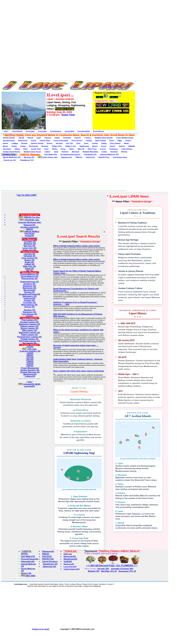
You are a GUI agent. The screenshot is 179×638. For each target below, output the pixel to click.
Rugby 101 (29, 262)
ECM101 (29, 364)
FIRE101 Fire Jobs (31, 217)
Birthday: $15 (93, 571)
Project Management (29, 368)
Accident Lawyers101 (29, 227)
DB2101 (29, 355)
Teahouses (113, 149)
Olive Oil (81, 149)
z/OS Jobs (31, 349)
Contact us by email (41, 629)
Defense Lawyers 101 (29, 326)
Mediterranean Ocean (32, 152)
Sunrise (122, 146)
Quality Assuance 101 (29, 370)
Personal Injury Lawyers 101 (29, 337)
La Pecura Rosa (80, 410)
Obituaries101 (66, 157)
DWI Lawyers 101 (29, 330)
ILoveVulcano (98, 131)
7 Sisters (87, 138)
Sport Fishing (100, 141)
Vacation (59, 143)
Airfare (128, 141)
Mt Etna (124, 152)
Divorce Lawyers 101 (29, 328)
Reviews (44, 146)
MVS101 (29, 360)
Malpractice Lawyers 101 (29, 333)
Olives (71, 149)
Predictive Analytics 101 (29, 351)
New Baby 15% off (109, 571)
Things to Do (57, 146)
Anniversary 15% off (127, 571)
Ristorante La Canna (80, 421)
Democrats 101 (9, 160)
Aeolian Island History (11, 152)
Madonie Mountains (90, 152)
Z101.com (68, 554)
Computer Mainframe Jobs (29, 222)
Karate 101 (29, 268)
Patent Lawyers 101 (29, 335)
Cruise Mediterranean (124, 138)
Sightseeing (84, 146)
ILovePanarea (55, 131)
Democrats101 (70, 556)
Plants (54, 149)
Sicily (56, 152)
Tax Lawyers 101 (29, 343)
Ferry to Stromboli (61, 141)
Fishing (89, 141)
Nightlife (131, 146)
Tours (86, 143)
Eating (22, 146)
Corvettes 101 (29, 242)
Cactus (103, 149)
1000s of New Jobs (49, 157)
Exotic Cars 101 (29, 250)
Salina (57, 138)
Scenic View (36, 149)
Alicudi (21, 138)
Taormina (114, 152)
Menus (5, 146)
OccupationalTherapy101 (70, 155)
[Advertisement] (68, 20)
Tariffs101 (68, 561)
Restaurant (33, 146)
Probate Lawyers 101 (29, 339)
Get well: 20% (103, 569)
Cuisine (95, 143)
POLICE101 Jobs (31, 220)
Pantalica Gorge (9, 155)
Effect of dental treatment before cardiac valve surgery (76, 246)
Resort (49, 143)
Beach (94, 146)
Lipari (38, 138)
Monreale (75, 152)
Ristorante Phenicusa (80, 399)
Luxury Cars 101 (29, 248)
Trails (25, 149)
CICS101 (29, 357)
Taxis (78, 143)
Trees (46, 149)
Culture (47, 152)
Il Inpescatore (80, 431)
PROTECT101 (103, 157)
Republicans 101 (26, 160)
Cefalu (104, 152)
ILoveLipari (30, 131)
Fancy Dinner (115, 143)
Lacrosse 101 (29, 254)
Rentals (24, 143)
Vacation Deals (9, 141)
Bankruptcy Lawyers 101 (29, 324)
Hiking (17, 149)
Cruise (33, 141)
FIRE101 (79, 157)
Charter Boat (45, 141)
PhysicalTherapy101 (29, 559)
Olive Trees (92, 149)
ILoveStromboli (84, 131)
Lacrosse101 (29, 386)
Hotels (5, 143)
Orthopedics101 (90, 155)
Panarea (47, 138)
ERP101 (29, 366)
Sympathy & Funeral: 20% (122, 569)
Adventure (7, 149)
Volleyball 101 (29, 256)
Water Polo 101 (29, 266)
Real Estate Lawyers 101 (29, 341)
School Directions (120, 157)
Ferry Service (76, 141)
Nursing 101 (26, 573)
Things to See (70, 146)
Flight (119, 141)
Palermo (65, 152)
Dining (103, 143)
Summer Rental (37, 143)
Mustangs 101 (29, 244)
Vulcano (77, 138)
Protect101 (29, 236)
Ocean (103, 146)
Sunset (112, 146)
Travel (111, 141)
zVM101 (29, 353)
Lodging (14, 143)
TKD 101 (29, 271)
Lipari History (127, 149)
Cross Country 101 (29, 258)
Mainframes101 (29, 374)
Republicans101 (70, 559)
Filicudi (30, 138)
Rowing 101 (29, 260)
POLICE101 (90, 157)
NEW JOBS (30, 576)
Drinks (14, 146)
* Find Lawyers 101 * (29, 320)
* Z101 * (6, 131)
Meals (126, 143)
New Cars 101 (29, 246)
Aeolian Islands (9, 138)
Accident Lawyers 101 (29, 322)
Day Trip (69, 143)
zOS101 (29, 347)
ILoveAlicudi (17, 131)
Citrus (63, 149)
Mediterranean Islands (104, 138)
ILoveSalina (69, 131)
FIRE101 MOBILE (31, 231)
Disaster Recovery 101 (29, 372)
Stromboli (67, 138)
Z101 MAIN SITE (50, 155)
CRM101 (29, 362)
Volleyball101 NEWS (32, 384)
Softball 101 (29, 264)
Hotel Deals (22, 141)
